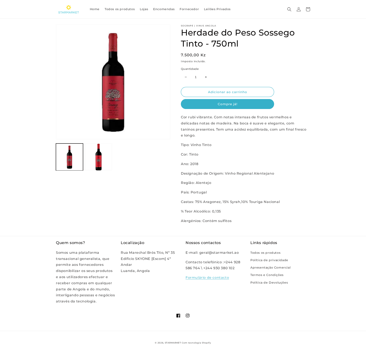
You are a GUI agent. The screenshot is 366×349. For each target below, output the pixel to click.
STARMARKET (173, 342)
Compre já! (227, 104)
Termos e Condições (267, 275)
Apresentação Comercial (270, 267)
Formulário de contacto (207, 278)
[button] (289, 9)
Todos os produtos (265, 253)
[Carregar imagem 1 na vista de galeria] (69, 157)
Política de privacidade (269, 260)
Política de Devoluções (269, 282)
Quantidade (190, 68)
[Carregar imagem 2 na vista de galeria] (98, 157)
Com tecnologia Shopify (196, 342)
